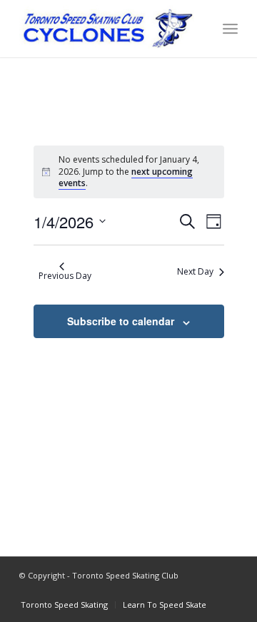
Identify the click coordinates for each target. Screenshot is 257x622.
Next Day (195, 271)
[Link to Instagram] (184, 590)
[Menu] (230, 28)
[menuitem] (230, 28)
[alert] (129, 172)
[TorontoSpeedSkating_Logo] (106, 28)
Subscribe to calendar (120, 321)
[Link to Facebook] (162, 590)
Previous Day (65, 276)
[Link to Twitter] (227, 590)
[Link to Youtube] (205, 590)
